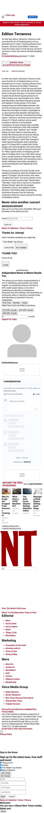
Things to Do (7, 763)
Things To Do (11, 632)
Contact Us (10, 667)
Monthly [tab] (16, 303)
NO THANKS (21, 248)
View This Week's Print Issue (14, 608)
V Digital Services (13, 704)
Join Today (5, 773)
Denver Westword (13, 695)
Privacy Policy (11, 654)
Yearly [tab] (24, 303)
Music (8, 629)
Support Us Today (9, 319)
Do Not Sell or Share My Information (17, 729)
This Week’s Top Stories (12, 768)
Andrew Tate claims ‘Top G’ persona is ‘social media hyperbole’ (22, 24)
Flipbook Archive (13, 679)
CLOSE (5, 265)
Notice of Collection (10, 228)
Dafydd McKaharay (12, 56)
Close (3, 811)
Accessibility (25, 709)
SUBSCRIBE (9, 248)
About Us (9, 664)
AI (32, 709)
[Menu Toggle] (3, 17)
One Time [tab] (7, 303)
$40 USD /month (10, 313)
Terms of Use (11, 651)
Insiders (5, 765)
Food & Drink (11, 623)
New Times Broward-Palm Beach (19, 698)
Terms (22, 228)
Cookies (16, 709)
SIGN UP (7, 225)
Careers (9, 676)
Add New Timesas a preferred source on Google (16, 63)
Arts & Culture (11, 627)
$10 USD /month (10, 310)
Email (5, 218)
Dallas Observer (12, 692)
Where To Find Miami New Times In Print (19, 612)
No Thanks (5, 776)
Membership (11, 682)
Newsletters (11, 635)
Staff (8, 673)
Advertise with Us (13, 648)
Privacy (29, 228)
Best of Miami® (8, 770)
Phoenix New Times (14, 701)
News (8, 620)
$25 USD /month (26, 310)
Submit (12, 796)
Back (3, 796)
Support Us (33, 17)
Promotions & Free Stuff (16, 645)
